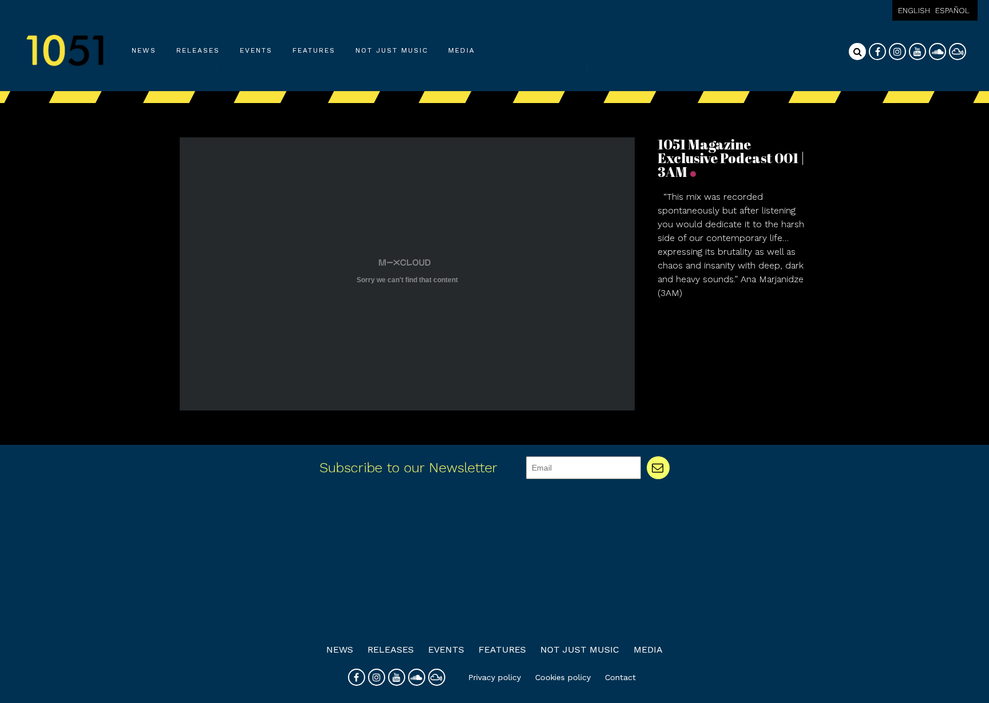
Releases (198, 50)
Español (952, 10)
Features (313, 50)
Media (461, 50)
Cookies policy (563, 677)
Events (256, 50)
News (144, 50)
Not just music (391, 50)
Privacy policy (494, 677)
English (914, 10)
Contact (620, 677)
